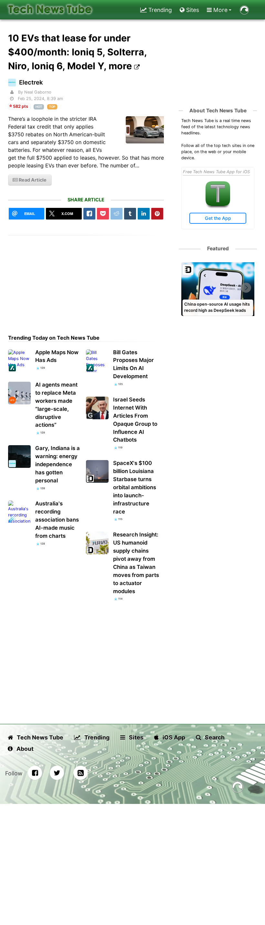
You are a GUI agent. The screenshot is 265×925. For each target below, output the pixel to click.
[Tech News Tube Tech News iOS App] (218, 204)
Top (52, 106)
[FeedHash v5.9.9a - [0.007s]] (237, 788)
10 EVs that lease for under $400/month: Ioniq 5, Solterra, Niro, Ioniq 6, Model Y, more (77, 52)
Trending (159, 9)
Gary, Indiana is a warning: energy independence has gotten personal (57, 464)
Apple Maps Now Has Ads (57, 356)
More (220, 9)
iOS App (173, 737)
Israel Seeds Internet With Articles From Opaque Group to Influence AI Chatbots (135, 419)
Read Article (32, 180)
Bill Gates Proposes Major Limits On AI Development (133, 364)
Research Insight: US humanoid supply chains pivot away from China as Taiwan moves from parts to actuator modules (136, 562)
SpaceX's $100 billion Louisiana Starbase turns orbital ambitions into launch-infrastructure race (134, 487)
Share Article (86, 199)
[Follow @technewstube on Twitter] (57, 773)
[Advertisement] (86, 280)
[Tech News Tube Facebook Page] (35, 773)
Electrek (31, 82)
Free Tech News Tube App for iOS (216, 171)
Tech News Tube (39, 737)
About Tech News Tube (218, 110)
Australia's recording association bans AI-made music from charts (57, 519)
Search (214, 737)
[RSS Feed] (80, 773)
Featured (218, 248)
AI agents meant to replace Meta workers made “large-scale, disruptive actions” (56, 404)
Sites (192, 9)
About (24, 748)
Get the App (218, 218)
